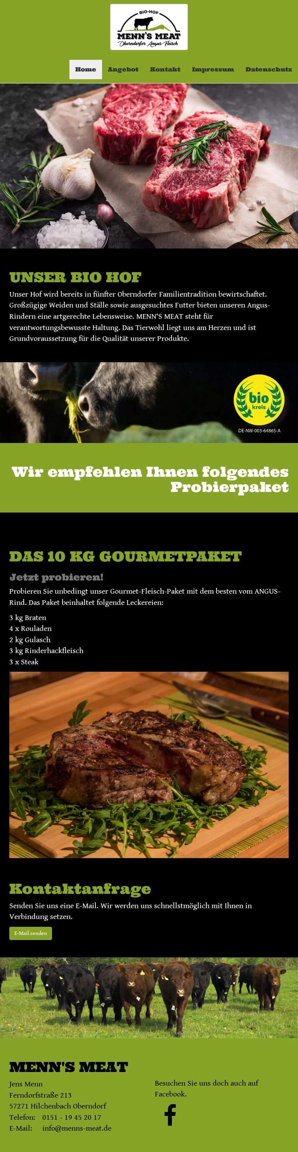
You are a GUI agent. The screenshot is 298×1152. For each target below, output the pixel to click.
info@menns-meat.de (76, 1128)
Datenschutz (269, 69)
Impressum (213, 69)
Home (85, 69)
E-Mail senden (30, 933)
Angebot (123, 69)
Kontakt (165, 69)
